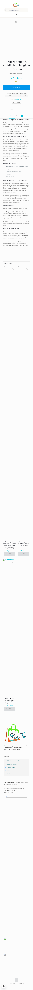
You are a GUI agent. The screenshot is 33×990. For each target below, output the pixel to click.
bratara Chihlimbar (10, 96)
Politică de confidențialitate (14, 760)
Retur (8, 770)
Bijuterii (17, 99)
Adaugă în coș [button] (9, 554)
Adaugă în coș (16, 87)
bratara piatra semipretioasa (22, 96)
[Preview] (14, 276)
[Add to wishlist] (14, 273)
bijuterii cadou (23, 93)
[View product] (14, 271)
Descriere (12, 115)
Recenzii (19, 115)
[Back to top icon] (16, 980)
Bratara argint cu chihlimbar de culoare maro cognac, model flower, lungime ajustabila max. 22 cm (9, 545)
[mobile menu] (30, 3)
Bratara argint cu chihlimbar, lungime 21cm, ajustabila (23, 543)
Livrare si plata (11, 767)
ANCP (8, 774)
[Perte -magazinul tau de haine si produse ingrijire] (16, 4)
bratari (21, 99)
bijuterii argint (15, 93)
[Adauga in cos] (14, 268)
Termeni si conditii (11, 764)
